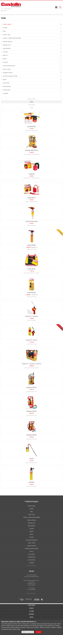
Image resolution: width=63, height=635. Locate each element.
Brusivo (31, 551)
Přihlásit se (4, 10)
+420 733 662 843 (7, 9)
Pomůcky (31, 537)
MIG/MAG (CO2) (31, 523)
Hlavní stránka (31, 605)
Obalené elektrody (31, 520)
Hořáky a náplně (31, 506)
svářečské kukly (31, 557)
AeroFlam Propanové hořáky (31, 548)
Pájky (31, 511)
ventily (31, 108)
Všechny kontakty (31, 593)
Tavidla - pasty (31, 514)
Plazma (31, 534)
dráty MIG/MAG (31, 525)
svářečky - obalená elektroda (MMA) (31, 517)
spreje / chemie (31, 542)
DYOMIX (31, 508)
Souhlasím (38, 632)
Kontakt (31, 617)
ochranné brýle (31, 560)
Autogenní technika (31, 545)
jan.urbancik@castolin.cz (33, 576)
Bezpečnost (31, 614)
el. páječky (31, 562)
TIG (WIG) (31, 528)
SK (1, 11)
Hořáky (31, 102)
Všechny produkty (31, 99)
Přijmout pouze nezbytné (27, 632)
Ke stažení (31, 611)
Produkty (31, 608)
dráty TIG (31, 531)
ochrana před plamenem (31, 540)
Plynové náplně (31, 105)
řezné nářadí (32, 554)
